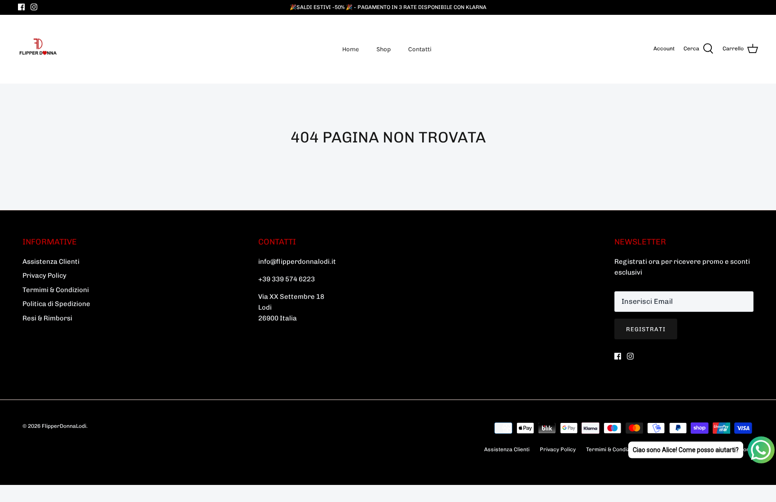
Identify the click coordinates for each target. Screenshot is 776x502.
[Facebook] (21, 7)
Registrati (646, 329)
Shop (383, 49)
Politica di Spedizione (56, 304)
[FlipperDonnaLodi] (38, 49)
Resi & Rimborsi (47, 318)
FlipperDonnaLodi (64, 426)
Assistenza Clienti (50, 262)
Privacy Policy (44, 275)
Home (350, 49)
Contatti (420, 49)
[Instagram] (34, 7)
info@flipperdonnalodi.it (297, 262)
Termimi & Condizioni (55, 290)
